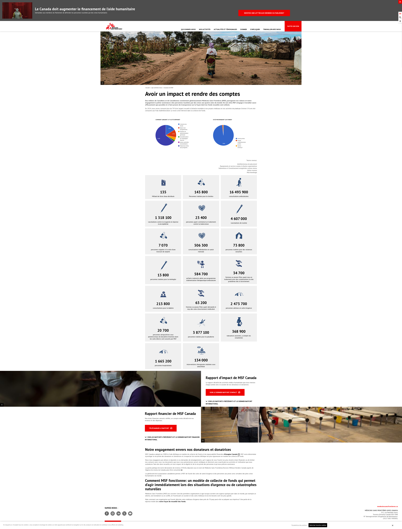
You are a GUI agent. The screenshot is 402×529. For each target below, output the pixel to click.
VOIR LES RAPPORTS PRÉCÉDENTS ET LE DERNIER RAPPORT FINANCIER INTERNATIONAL (172, 438)
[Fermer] (392, 525)
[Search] (400, 17)
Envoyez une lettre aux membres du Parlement (264, 13)
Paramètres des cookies (299, 525)
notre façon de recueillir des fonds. (172, 501)
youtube (130, 513)
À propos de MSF (168, 87)
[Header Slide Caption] (102, 83)
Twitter (124, 513)
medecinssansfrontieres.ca (387, 506)
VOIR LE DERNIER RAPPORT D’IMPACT (223, 392)
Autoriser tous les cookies (318, 525)
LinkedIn (118, 513)
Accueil (148, 87)
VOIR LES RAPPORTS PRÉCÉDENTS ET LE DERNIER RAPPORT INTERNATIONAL (229, 402)
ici (181, 470)
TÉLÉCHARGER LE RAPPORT (159, 428)
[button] (400, 21)
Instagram (113, 513)
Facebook (107, 513)
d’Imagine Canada (231, 454)
